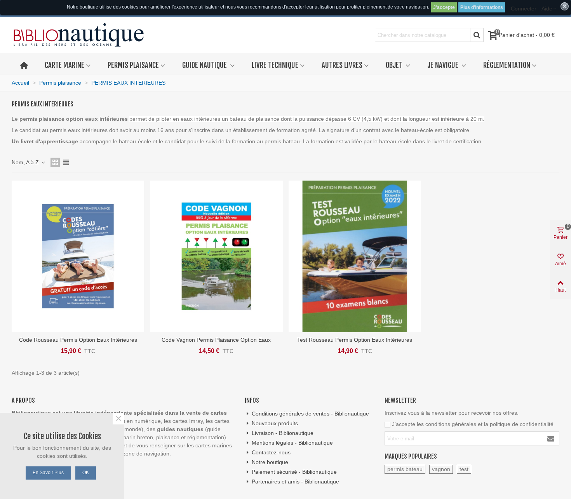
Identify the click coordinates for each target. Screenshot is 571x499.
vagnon (441, 469)
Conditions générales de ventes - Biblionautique (310, 413)
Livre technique (275, 65)
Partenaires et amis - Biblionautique (295, 481)
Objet (395, 65)
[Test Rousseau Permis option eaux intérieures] (355, 256)
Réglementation (506, 65)
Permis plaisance (133, 65)
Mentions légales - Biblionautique (292, 443)
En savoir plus (48, 472)
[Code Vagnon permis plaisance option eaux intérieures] (216, 256)
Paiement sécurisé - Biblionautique (294, 472)
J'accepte (444, 7)
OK (85, 472)
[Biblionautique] (79, 35)
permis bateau (405, 469)
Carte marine (64, 65)
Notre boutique (270, 462)
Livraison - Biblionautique (282, 433)
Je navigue (443, 65)
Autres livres (342, 65)
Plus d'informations (481, 7)
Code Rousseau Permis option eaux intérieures (78, 340)
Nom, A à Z (26, 162)
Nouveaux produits (275, 423)
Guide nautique (205, 65)
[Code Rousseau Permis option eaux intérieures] (78, 256)
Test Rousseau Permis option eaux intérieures (354, 340)
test (464, 469)
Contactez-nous (271, 452)
